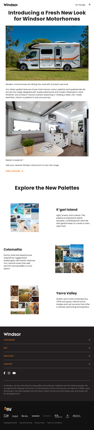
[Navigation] (89, 5)
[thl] (8, 410)
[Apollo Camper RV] (6, 416)
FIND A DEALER (13, 171)
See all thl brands (25, 423)
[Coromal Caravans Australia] (47, 416)
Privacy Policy (40, 423)
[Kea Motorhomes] (67, 416)
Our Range (80, 4)
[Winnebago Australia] (35, 416)
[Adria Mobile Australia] (58, 416)
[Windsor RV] (11, 5)
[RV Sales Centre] (76, 416)
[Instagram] (9, 373)
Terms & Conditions (54, 423)
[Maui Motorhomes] (15, 416)
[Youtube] (14, 373)
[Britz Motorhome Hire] (25, 416)
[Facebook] (4, 373)
